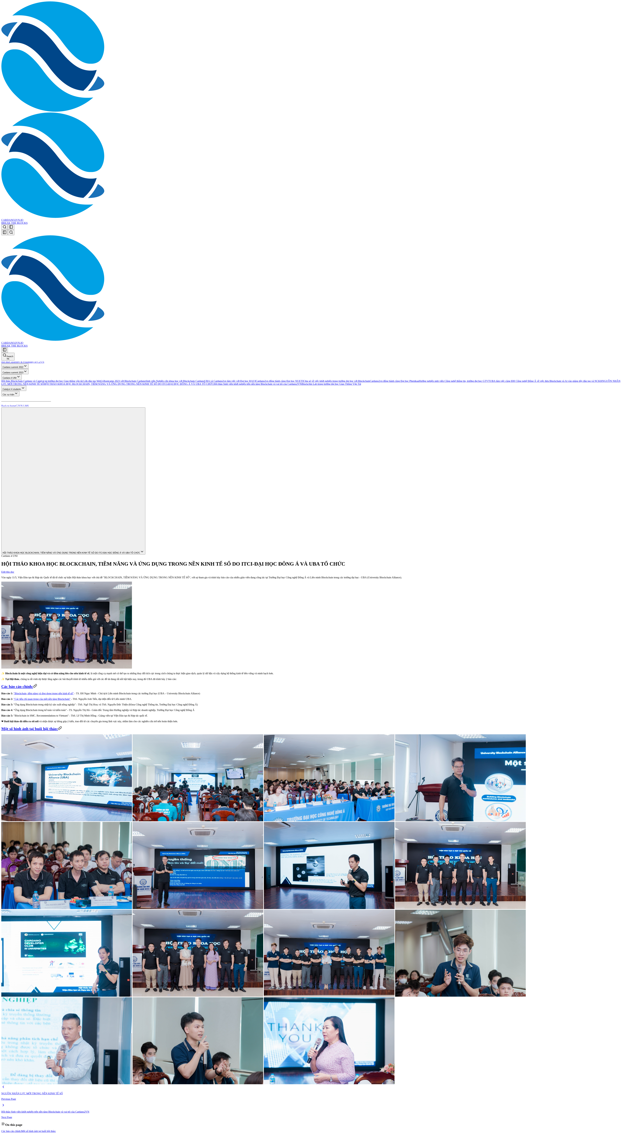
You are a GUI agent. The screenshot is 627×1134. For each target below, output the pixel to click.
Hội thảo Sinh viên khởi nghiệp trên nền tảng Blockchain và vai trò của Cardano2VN (258, 384)
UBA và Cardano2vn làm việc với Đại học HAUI (230, 381)
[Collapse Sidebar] (4, 232)
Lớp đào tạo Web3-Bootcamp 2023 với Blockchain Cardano (114, 381)
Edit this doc (7, 572)
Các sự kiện (8, 394)
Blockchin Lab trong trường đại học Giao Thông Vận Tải (331, 384)
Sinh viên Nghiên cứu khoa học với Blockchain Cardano (175, 381)
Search (10, 357)
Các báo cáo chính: (17, 686)
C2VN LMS (22, 405)
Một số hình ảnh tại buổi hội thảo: (29, 729)
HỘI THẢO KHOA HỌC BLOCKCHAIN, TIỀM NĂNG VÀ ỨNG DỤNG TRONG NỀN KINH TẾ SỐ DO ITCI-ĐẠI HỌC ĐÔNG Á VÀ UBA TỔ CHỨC (129, 384)
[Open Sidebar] (11, 227)
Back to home (8, 405)
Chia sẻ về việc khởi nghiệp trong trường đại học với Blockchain (336, 381)
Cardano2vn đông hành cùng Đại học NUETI (279, 381)
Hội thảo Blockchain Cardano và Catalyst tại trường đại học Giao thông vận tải (42, 381)
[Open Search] (4, 227)
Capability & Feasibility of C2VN (26, 362)
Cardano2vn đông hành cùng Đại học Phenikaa (394, 381)
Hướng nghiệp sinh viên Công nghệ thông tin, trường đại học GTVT (454, 381)
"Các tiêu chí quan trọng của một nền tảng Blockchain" (42, 699)
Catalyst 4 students (12, 389)
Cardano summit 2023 (13, 372)
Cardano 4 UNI (9, 378)
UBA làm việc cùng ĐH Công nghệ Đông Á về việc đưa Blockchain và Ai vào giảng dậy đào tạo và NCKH (546, 381)
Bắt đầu (5, 362)
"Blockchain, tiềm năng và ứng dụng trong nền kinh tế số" (44, 693)
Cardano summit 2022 (13, 367)
